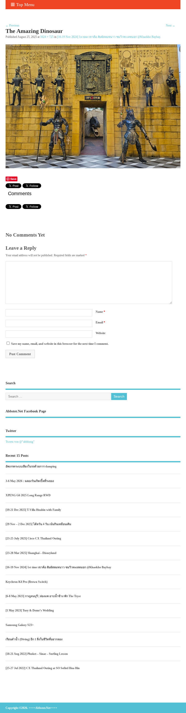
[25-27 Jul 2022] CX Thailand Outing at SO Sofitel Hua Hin (43, 668)
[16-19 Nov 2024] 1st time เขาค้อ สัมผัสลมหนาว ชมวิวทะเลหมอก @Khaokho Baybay (108, 37)
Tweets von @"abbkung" (20, 441)
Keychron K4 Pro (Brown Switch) (26, 582)
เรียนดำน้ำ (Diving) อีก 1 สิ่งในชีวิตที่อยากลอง (34, 639)
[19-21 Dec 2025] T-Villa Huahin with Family (33, 510)
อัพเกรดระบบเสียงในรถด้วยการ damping (31, 466)
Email (100, 322)
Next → (170, 25)
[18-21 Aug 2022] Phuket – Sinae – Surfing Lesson (37, 654)
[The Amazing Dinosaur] (93, 167)
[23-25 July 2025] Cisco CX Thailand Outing (33, 538)
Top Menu (25, 4)
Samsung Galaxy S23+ (20, 625)
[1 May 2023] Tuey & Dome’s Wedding (30, 610)
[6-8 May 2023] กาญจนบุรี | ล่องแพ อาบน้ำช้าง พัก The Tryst (43, 596)
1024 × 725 (47, 37)
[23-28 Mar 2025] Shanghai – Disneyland (31, 553)
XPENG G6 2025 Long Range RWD (28, 495)
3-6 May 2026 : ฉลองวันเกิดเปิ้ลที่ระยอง (30, 481)
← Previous (12, 25)
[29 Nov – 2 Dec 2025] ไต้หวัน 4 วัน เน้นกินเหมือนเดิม (38, 524)
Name (100, 311)
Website (100, 333)
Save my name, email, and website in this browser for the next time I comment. (59, 343)
